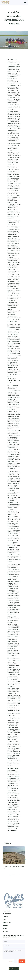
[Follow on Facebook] (10, 968)
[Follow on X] (12, 968)
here (10, 816)
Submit (22, 961)
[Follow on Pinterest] (18, 968)
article (11, 200)
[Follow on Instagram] (15, 968)
